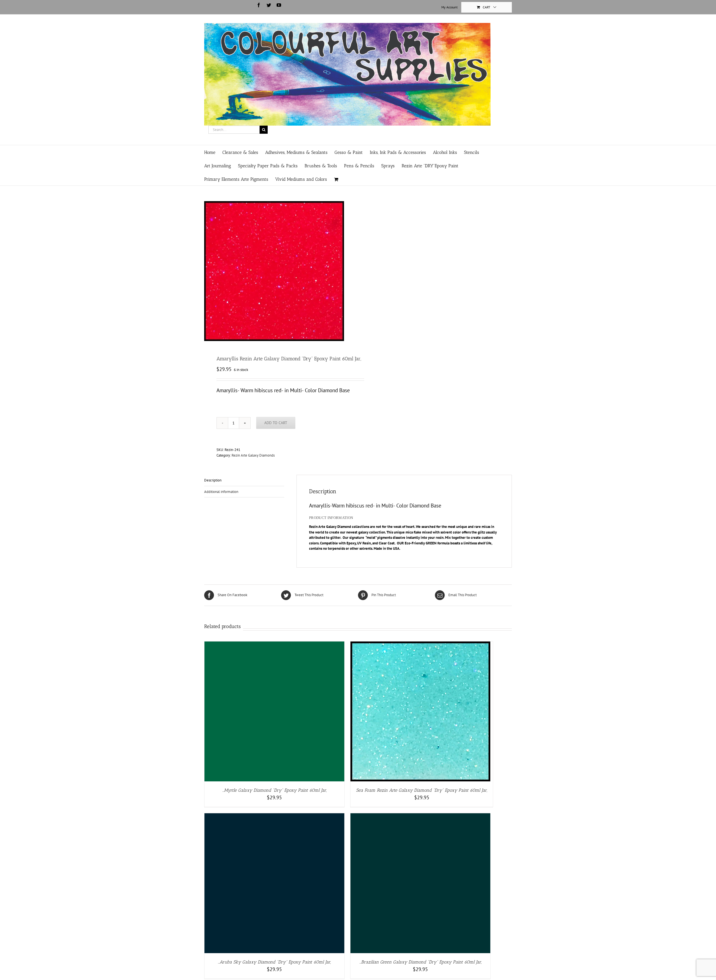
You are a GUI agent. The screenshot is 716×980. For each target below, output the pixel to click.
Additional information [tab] (221, 491)
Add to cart (275, 422)
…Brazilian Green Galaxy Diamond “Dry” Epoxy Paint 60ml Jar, (420, 962)
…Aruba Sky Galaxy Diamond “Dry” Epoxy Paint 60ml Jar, (274, 962)
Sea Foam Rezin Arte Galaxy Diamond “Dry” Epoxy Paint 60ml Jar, (421, 790)
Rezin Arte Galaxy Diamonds (253, 455)
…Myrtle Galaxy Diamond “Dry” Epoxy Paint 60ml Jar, (274, 790)
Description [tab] (213, 480)
